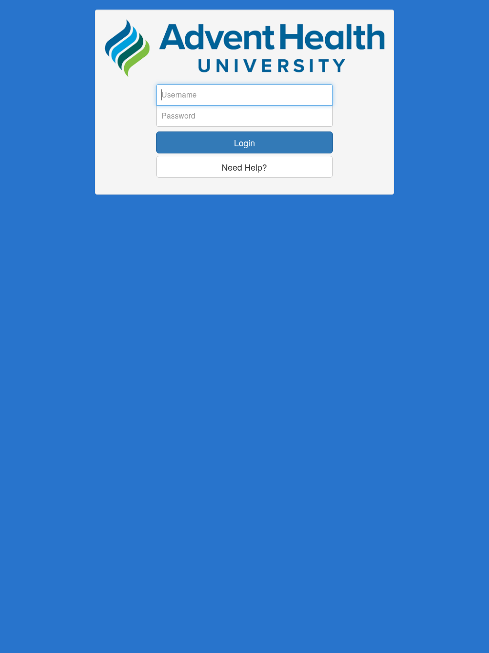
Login (244, 142)
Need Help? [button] (244, 167)
